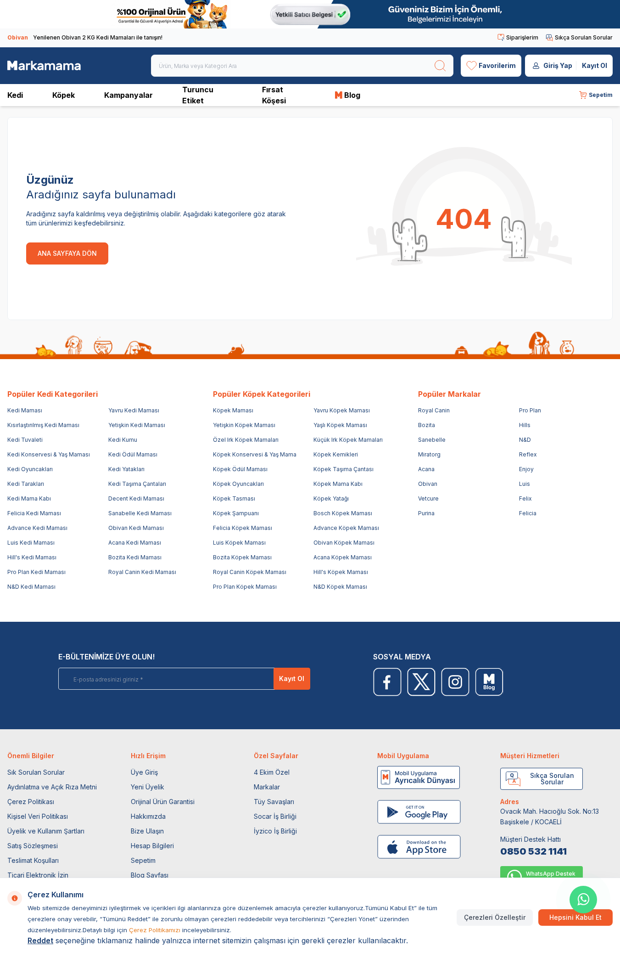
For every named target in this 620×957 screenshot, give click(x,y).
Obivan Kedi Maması (136, 527)
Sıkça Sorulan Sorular (584, 37)
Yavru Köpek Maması (341, 410)
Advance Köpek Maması (346, 527)
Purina (426, 513)
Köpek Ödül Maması (240, 469)
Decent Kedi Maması (136, 498)
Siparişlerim (522, 37)
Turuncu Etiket (197, 95)
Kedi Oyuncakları (30, 469)
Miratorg (429, 454)
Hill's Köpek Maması (340, 572)
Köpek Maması (233, 410)
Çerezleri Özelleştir (494, 917)
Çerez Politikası (30, 801)
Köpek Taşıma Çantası (343, 469)
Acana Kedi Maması (134, 542)
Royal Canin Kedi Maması (142, 572)
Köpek (63, 95)
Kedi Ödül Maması (132, 454)
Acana (426, 469)
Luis (524, 483)
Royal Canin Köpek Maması (249, 572)
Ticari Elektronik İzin (37, 875)
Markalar (267, 787)
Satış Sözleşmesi (32, 846)
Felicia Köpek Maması (242, 527)
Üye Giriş (144, 772)
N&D (525, 439)
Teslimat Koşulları (33, 860)
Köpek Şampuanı (236, 513)
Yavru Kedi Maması (133, 410)
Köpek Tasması (234, 498)
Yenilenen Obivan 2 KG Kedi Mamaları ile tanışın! (84, 37)
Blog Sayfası (149, 875)
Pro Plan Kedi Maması (36, 572)
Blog (352, 95)
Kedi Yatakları (126, 469)
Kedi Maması (24, 410)
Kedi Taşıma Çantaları (137, 483)
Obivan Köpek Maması (343, 542)
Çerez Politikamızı (154, 930)
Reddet (40, 940)
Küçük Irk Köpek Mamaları (348, 439)
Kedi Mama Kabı (29, 498)
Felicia (527, 513)
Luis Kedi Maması (31, 542)
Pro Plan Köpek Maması (245, 586)
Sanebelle (432, 439)
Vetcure (428, 498)
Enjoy (526, 469)
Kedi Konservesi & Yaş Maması (48, 454)
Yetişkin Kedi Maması (136, 425)
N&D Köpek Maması (340, 586)
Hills (525, 425)
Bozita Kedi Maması (135, 557)
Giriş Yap (557, 65)
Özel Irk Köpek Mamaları (246, 439)
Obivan (427, 483)
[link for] (310, 14)
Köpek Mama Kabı (338, 483)
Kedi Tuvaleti (25, 439)
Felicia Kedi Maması (34, 513)
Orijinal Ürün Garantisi (163, 801)
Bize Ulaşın (147, 831)
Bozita (426, 425)
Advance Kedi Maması (37, 527)
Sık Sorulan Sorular (36, 772)
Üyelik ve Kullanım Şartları (45, 831)
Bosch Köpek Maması (342, 513)
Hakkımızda (148, 816)
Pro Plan (530, 410)
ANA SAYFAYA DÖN (67, 253)
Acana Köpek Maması (342, 557)
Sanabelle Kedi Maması (140, 513)
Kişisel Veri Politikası (37, 816)
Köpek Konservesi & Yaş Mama (254, 454)
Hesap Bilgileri (152, 846)
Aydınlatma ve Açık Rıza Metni (52, 787)
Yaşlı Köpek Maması (340, 425)
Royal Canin (434, 410)
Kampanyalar (128, 95)
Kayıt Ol (594, 65)
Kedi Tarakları (25, 483)
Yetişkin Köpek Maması (244, 425)
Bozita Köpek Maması (242, 557)
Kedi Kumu (122, 439)
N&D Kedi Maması (31, 586)
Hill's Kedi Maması (31, 557)
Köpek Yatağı (331, 498)
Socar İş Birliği (275, 816)
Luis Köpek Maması (239, 542)
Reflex (528, 454)
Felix (525, 498)
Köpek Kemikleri (335, 454)
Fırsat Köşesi (274, 95)
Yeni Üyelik (147, 787)
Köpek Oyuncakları (238, 483)
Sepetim (143, 860)
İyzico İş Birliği (275, 831)
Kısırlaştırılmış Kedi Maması (43, 425)
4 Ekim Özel (272, 772)
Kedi (15, 95)
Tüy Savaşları (274, 801)
